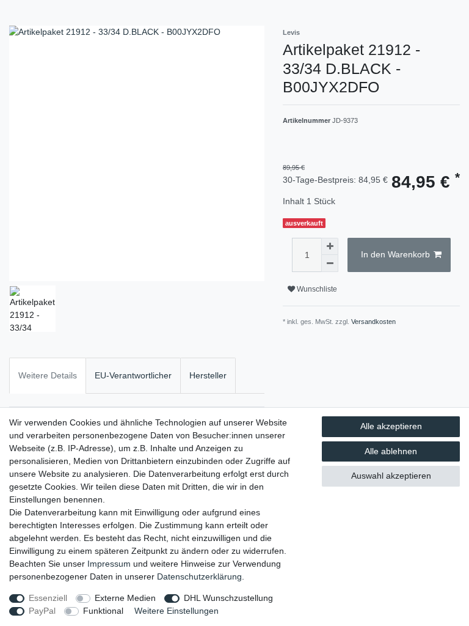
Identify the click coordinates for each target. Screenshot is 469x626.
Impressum (109, 564)
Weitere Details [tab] (47, 375)
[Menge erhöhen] (329, 246)
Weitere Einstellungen (176, 611)
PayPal (42, 611)
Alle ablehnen (391, 451)
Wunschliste (316, 289)
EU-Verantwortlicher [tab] (133, 375)
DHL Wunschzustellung (228, 598)
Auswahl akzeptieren (391, 476)
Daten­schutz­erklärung (199, 576)
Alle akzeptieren (391, 426)
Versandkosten (373, 321)
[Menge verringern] (329, 263)
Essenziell (48, 598)
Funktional (103, 611)
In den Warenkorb (395, 254)
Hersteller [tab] (208, 375)
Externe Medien (125, 598)
